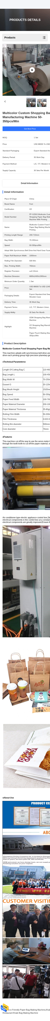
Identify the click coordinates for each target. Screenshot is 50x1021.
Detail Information (29, 183)
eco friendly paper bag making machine (26, 1010)
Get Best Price (30, 129)
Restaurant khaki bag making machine (20, 1013)
